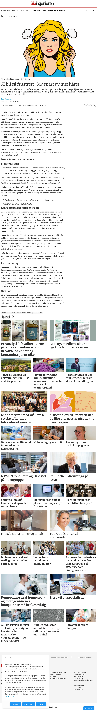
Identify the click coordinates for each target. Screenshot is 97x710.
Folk (28, 10)
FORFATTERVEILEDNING (59, 657)
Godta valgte (28, 704)
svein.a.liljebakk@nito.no (58, 678)
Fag (13, 10)
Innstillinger (88, 708)
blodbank (38, 313)
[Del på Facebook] (85, 105)
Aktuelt (20, 10)
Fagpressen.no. (10, 696)
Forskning (5, 10)
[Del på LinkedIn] (88, 105)
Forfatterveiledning (56, 10)
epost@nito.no (78, 689)
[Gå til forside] (49, 4)
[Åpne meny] (93, 10)
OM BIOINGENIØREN (85, 657)
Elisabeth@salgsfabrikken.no (83, 680)
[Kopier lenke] (94, 105)
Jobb (44, 10)
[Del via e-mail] (91, 105)
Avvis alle (41, 704)
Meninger (36, 10)
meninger (6, 313)
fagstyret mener (24, 313)
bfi (13, 313)
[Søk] (87, 10)
